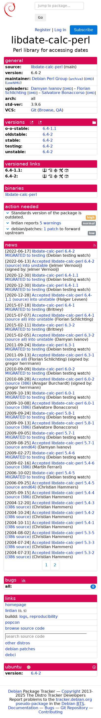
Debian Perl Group (49, 78)
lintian (11, 610)
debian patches (20, 649)
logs (23, 616)
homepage (15, 604)
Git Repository (74, 707)
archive (76, 79)
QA (59, 110)
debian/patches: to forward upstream (50, 231)
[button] (7, 213)
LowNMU (13, 83)
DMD (89, 79)
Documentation (23, 707)
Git (33, 110)
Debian (15, 691)
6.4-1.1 (49, 128)
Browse (46, 110)
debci (10, 654)
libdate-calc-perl (47, 67)
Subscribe (83, 29)
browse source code (25, 628)
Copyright (71, 691)
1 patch (51, 229)
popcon (12, 622)
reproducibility (44, 616)
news (11, 245)
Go (40, 17)
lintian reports (52, 223)
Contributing (50, 712)
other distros (17, 643)
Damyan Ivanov (46, 88)
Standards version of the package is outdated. (50, 215)
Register (43, 29)
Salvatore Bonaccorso (63, 92)
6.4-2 (48, 134)
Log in (60, 29)
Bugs (49, 707)
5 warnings (50, 223)
